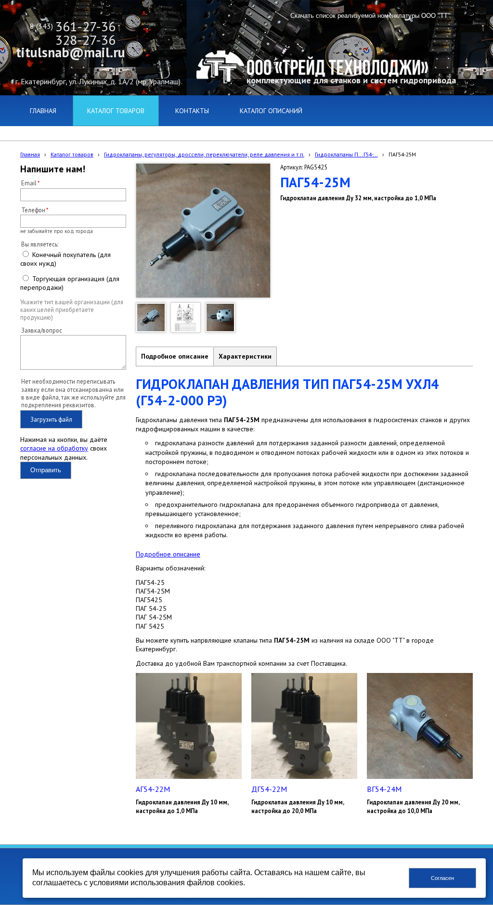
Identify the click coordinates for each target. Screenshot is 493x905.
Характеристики (245, 356)
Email (29, 183)
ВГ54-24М (384, 789)
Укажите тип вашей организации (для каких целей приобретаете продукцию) (71, 310)
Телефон (33, 210)
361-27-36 (85, 26)
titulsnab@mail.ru (70, 52)
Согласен (442, 878)
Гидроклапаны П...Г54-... (346, 154)
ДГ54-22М (269, 789)
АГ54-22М (153, 789)
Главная (30, 154)
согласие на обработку (54, 448)
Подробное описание (174, 356)
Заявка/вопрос (41, 330)
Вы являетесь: (39, 244)
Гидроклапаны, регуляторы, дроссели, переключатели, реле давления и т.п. (204, 154)
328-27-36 (85, 40)
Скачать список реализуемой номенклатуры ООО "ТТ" (370, 15)
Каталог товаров (72, 154)
